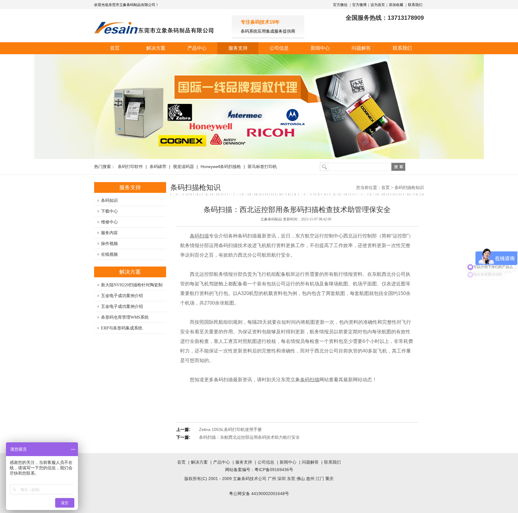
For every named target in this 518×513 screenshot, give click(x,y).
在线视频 (109, 254)
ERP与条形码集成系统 (121, 328)
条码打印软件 (130, 166)
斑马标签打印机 (262, 166)
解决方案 (155, 48)
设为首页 (378, 5)
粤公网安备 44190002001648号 (259, 493)
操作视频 (109, 243)
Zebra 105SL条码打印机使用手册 (230, 429)
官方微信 (340, 5)
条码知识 (109, 200)
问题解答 (361, 48)
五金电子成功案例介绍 (122, 295)
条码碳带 (158, 166)
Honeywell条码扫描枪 (221, 166)
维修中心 (109, 222)
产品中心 (197, 48)
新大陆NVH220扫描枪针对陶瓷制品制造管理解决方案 (131, 286)
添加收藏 (396, 5)
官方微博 (359, 5)
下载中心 (109, 211)
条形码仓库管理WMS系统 (125, 317)
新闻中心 (320, 48)
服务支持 (238, 48)
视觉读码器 (183, 166)
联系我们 (415, 5)
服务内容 (109, 233)
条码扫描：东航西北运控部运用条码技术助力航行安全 (249, 437)
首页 (115, 48)
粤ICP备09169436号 (274, 469)
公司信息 (279, 48)
